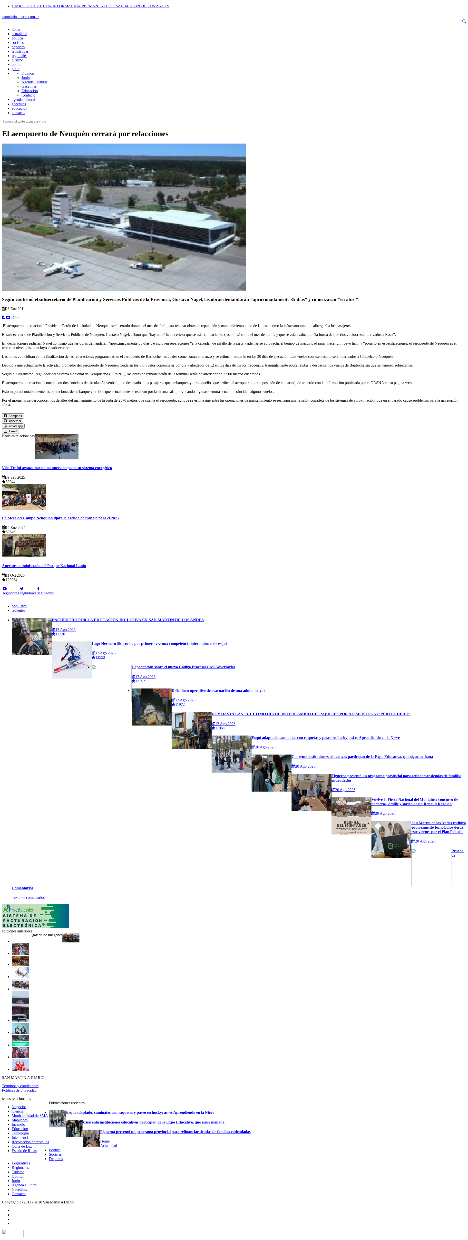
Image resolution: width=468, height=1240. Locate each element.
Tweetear (14, 421)
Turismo (18, 1172)
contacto (18, 113)
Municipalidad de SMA (30, 1116)
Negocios (19, 1107)
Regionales (20, 1167)
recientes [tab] (18, 610)
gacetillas (19, 104)
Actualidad (108, 1145)
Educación (29, 91)
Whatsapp (15, 426)
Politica (54, 1150)
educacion (19, 108)
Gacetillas (29, 86)
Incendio (18, 1124)
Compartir (14, 416)
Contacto (28, 95)
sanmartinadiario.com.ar (20, 17)
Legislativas (21, 1163)
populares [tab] (19, 606)
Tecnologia (20, 1133)
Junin (16, 1181)
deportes (18, 47)
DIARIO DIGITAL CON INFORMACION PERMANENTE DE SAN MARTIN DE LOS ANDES (90, 6)
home (16, 29)
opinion (17, 64)
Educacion (20, 1129)
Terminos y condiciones (20, 1086)
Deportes (56, 1159)
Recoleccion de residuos (30, 1142)
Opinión (27, 73)
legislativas (20, 51)
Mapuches (20, 1120)
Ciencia (17, 1111)
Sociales (55, 1154)
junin (16, 69)
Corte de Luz (22, 1146)
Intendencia (20, 1137)
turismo (17, 60)
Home (105, 1141)
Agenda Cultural (34, 82)
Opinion (18, 1176)
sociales (18, 42)
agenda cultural (23, 99)
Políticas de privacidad (19, 1090)
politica (17, 38)
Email (12, 431)
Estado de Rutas (24, 1151)
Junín (25, 78)
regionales (19, 56)
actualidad (19, 34)
